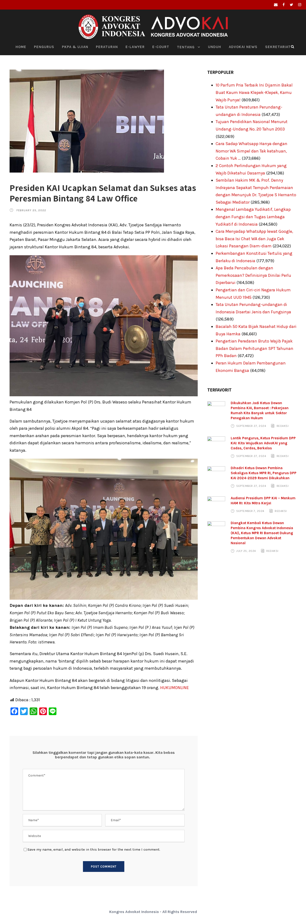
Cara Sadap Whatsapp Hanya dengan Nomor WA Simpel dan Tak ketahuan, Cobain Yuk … (251, 151)
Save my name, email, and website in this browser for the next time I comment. (93, 849)
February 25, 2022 (31, 210)
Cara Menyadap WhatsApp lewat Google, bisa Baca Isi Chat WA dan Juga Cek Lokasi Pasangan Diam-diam (254, 239)
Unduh (214, 47)
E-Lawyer (135, 47)
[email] (276, 5)
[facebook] (284, 5)
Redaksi (283, 426)
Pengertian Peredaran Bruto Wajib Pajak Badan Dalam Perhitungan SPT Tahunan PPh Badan (254, 348)
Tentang (186, 47)
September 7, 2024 (250, 511)
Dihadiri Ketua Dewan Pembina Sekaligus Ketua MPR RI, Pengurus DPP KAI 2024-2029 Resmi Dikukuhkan (263, 473)
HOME (21, 47)
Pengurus (44, 47)
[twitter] (291, 5)
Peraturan (107, 47)
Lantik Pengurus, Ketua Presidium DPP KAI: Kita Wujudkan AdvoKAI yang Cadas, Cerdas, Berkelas (263, 443)
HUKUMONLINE (174, 687)
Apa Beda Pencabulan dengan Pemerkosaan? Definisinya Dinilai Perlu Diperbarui (253, 275)
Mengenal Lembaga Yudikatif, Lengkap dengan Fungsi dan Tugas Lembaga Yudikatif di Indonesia (253, 217)
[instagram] (299, 5)
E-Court (160, 47)
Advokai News (243, 47)
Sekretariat (278, 47)
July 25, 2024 (246, 551)
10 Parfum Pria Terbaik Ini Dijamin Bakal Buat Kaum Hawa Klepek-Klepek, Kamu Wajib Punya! (254, 92)
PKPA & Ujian (75, 47)
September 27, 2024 (251, 426)
